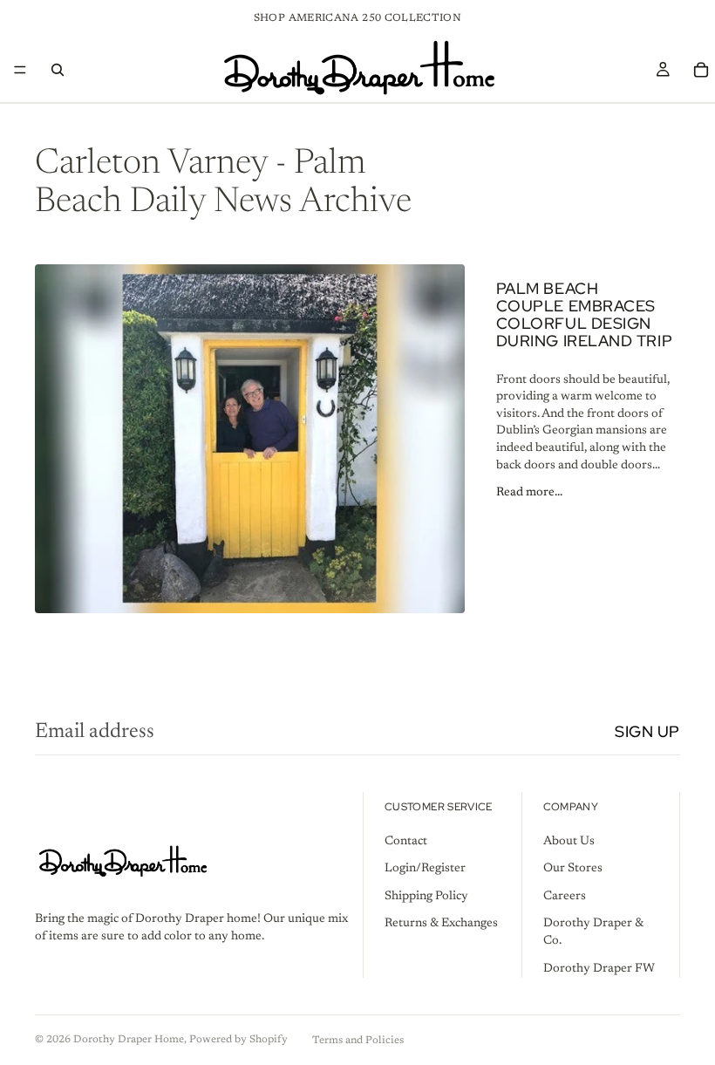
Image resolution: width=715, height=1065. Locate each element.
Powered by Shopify (238, 1039)
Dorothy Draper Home (128, 1039)
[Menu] (20, 70)
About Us (569, 842)
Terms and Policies (358, 1040)
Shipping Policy (426, 897)
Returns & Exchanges (441, 924)
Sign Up (647, 731)
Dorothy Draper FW (599, 969)
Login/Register (425, 869)
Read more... (529, 493)
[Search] (57, 70)
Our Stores (573, 869)
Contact (406, 842)
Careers (564, 897)
